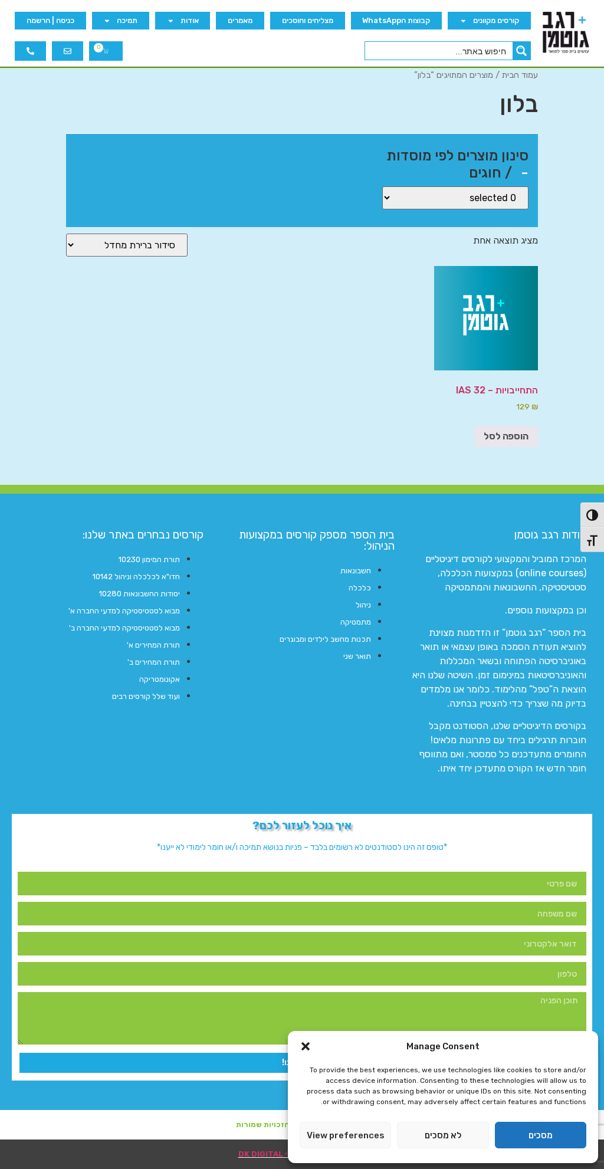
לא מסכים (443, 1135)
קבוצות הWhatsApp (396, 20)
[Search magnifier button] (521, 51)
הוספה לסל (506, 436)
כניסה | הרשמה (50, 20)
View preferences (346, 1135)
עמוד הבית (520, 75)
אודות (189, 20)
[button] (305, 1046)
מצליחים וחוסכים (307, 20)
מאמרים (240, 20)
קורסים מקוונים (496, 20)
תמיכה (127, 20)
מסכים (540, 1135)
